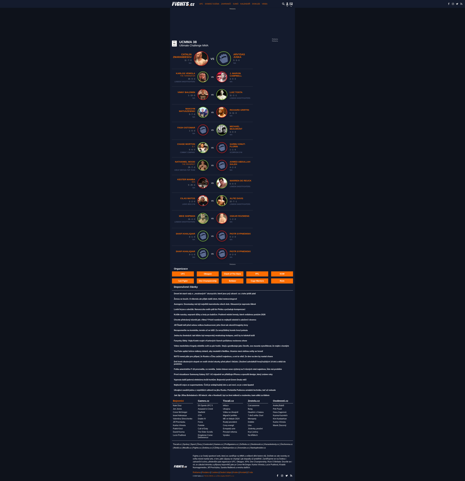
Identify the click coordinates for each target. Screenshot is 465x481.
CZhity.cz (217, 448)
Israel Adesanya (180, 415)
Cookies (214, 472)
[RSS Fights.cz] (461, 4)
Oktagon (208, 274)
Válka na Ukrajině (230, 412)
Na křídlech (253, 435)
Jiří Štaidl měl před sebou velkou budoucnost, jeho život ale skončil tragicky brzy (211, 325)
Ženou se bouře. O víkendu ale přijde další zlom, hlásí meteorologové (205, 299)
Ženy (199, 444)
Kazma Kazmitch (280, 415)
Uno (250, 425)
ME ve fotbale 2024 (231, 419)
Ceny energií (228, 425)
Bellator (232, 281)
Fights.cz (197, 448)
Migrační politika (230, 415)
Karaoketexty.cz (271, 444)
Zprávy (186, 444)
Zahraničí (226, 4)
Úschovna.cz (287, 444)
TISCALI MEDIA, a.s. (210, 476)
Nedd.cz (177, 448)
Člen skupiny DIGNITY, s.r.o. (225, 476)
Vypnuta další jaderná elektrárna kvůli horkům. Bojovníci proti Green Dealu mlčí (210, 380)
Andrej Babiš (278, 405)
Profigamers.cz (231, 444)
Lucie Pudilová (179, 435)
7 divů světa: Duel (255, 415)
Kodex (236, 472)
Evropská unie (229, 429)
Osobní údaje (225, 472)
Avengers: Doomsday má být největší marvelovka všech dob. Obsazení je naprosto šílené (215, 304)
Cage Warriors (257, 281)
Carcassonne (253, 405)
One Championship (208, 281)
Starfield (201, 412)
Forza (200, 422)
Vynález (226, 435)
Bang (250, 409)
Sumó (235, 4)
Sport (193, 444)
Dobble (251, 422)
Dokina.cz (207, 448)
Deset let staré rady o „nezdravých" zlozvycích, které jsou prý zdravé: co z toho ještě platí (215, 294)
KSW (282, 274)
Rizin (282, 281)
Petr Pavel (277, 409)
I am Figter (183, 281)
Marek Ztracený (279, 425)
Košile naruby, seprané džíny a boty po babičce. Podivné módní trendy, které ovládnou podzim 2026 (219, 315)
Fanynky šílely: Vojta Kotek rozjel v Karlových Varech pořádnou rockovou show (210, 341)
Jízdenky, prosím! (255, 429)
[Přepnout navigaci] (287, 4)
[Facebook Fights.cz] (448, 4)
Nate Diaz (177, 405)
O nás (250, 472)
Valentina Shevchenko (182, 419)
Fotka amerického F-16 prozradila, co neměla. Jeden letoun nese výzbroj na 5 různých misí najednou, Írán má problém (228, 369)
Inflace (226, 405)
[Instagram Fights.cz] (453, 4)
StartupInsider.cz (258, 448)
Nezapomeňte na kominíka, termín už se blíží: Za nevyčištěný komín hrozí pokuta (211, 330)
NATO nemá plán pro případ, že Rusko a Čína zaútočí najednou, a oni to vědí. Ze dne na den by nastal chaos (223, 356)
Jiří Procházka (179, 422)
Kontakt (243, 472)
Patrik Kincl (178, 429)
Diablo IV (202, 419)
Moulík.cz (187, 448)
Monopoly (252, 419)
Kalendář (245, 4)
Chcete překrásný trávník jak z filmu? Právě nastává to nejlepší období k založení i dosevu (215, 320)
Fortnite (201, 425)
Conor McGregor (180, 412)
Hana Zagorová (279, 412)
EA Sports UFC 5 (205, 405)
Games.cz (218, 444)
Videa (264, 4)
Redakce (206, 472)
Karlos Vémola (179, 425)
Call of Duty (203, 429)
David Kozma (179, 432)
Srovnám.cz (243, 448)
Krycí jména (253, 432)
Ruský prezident (230, 422)
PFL (257, 274)
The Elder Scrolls (205, 432)
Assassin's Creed (205, 409)
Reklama (197, 472)
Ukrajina (226, 409)
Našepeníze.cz (229, 448)
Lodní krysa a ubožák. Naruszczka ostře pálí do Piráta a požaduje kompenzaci (209, 309)
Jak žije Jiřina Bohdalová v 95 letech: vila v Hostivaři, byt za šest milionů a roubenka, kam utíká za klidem (221, 395)
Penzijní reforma (230, 432)
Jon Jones (177, 409)
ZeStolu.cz (244, 444)
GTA (200, 415)
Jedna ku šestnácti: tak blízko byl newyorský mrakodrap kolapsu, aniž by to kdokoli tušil (214, 335)
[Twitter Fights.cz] (457, 4)
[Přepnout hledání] (283, 4)
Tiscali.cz (177, 444)
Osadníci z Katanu (256, 412)
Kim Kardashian (280, 419)
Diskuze (256, 4)
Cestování (208, 444)
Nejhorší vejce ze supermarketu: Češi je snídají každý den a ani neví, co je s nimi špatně (214, 385)
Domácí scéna (212, 4)
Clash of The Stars (232, 274)
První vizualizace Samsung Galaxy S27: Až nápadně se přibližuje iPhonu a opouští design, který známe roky (223, 374)
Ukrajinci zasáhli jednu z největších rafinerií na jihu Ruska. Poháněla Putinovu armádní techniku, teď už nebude (225, 390)
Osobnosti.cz (257, 444)
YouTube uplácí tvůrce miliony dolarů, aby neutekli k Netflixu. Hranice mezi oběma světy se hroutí (218, 351)
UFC (201, 4)
